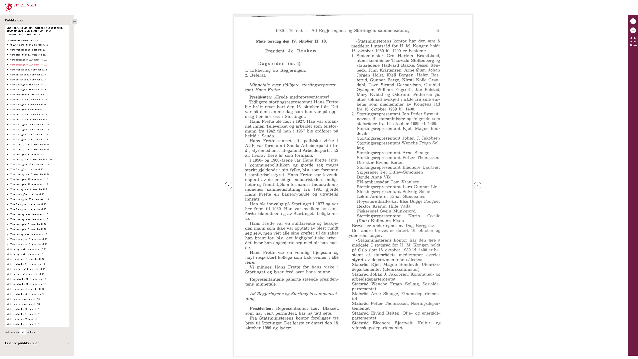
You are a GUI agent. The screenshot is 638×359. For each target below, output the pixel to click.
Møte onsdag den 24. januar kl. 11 (24, 323)
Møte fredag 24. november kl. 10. (27, 169)
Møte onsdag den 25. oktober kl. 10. (28, 74)
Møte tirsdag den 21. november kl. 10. (29, 154)
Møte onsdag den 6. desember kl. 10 (28, 234)
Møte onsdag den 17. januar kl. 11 (24, 313)
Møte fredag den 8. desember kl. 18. (25, 254)
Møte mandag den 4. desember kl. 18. (29, 219)
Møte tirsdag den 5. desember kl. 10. (28, 224)
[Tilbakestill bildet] (633, 40)
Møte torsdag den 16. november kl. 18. (29, 129)
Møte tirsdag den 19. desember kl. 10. (26, 289)
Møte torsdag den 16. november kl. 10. (29, 124)
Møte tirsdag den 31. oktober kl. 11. (28, 94)
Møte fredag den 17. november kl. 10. (29, 134)
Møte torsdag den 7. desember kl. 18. (29, 244)
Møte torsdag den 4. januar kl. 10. (23, 298)
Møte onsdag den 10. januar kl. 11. (24, 308)
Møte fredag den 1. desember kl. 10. (28, 204)
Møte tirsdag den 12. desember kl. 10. (26, 259)
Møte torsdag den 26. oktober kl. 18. (28, 89)
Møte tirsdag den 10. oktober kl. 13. (28, 54)
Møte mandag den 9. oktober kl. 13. (28, 49)
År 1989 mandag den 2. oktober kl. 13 (29, 44)
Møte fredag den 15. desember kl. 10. (26, 274)
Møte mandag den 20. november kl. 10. (30, 144)
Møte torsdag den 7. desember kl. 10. (29, 239)
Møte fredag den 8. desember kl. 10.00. (27, 249)
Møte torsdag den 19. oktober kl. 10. (28, 64)
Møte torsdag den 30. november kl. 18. (29, 199)
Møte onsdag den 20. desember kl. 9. (25, 294)
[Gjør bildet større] (633, 21)
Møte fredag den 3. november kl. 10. (28, 104)
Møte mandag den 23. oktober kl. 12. (28, 69)
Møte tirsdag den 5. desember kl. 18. (28, 229)
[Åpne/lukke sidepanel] (74, 21)
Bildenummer (12, 331)
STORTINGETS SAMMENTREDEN (22, 40)
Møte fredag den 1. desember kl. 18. (28, 209)
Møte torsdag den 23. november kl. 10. (29, 164)
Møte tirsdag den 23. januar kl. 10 (23, 318)
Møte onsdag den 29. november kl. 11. (29, 189)
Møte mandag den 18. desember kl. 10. (27, 279)
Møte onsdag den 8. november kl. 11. (29, 114)
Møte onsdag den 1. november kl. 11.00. (30, 99)
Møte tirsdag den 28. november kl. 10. (29, 179)
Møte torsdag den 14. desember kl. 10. (26, 269)
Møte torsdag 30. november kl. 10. (27, 194)
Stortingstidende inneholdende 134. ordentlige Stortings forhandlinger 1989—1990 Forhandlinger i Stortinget (36, 31)
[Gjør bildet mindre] (633, 30)
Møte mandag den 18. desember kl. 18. (27, 284)
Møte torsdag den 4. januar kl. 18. (23, 303)
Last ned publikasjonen (22, 343)
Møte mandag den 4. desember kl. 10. (29, 214)
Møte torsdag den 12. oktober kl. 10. (28, 59)
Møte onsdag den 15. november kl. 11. (29, 119)
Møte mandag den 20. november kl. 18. (30, 149)
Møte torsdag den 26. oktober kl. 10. (28, 84)
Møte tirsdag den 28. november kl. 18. (29, 184)
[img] (21, 7)
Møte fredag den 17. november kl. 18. (29, 139)
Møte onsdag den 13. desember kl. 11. (26, 264)
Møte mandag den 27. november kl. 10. (30, 174)
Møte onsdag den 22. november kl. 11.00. (31, 159)
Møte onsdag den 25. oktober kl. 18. (28, 79)
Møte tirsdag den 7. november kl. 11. (28, 109)
